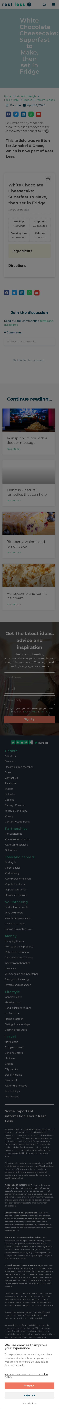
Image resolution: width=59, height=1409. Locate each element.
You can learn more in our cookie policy (26, 1376)
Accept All (29, 1385)
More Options (29, 1403)
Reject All (29, 1395)
